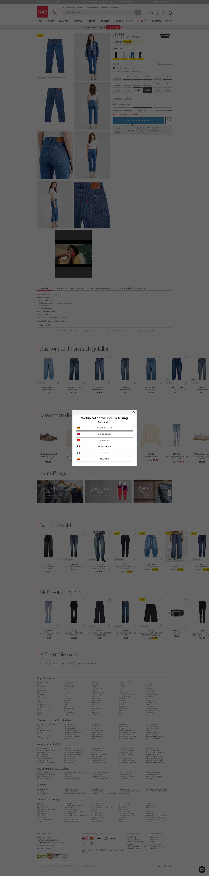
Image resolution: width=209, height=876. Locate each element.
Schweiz (104, 440)
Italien (104, 453)
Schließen (134, 412)
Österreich (104, 434)
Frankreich (104, 446)
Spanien (104, 459)
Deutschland (104, 428)
